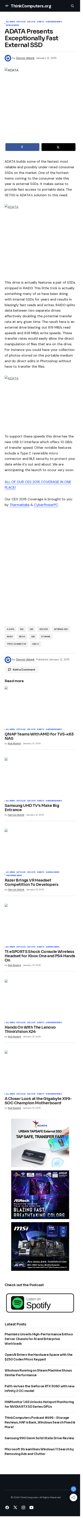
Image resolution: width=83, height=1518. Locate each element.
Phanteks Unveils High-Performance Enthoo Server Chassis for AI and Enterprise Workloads (39, 1339)
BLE (22, 629)
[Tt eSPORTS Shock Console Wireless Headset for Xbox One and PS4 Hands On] (40, 924)
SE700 (22, 636)
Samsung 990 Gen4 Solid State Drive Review (39, 1438)
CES (31, 629)
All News (10, 22)
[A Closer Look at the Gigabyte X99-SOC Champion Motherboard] (40, 1071)
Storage (45, 636)
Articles (20, 22)
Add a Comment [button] (24, 669)
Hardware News (54, 22)
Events (40, 22)
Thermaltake (19, 504)
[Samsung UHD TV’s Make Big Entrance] (40, 777)
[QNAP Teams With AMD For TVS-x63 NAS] (40, 706)
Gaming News (52, 872)
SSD (33, 636)
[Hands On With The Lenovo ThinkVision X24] (40, 999)
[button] (7, 6)
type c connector (16, 644)
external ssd (61, 629)
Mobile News (12, 25)
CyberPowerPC (46, 504)
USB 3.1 (35, 644)
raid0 (10, 636)
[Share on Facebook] (22, 147)
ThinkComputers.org (31, 6)
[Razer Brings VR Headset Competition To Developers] (40, 849)
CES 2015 (31, 22)
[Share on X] (58, 147)
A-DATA (10, 629)
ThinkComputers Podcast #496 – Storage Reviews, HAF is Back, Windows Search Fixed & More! (40, 1422)
